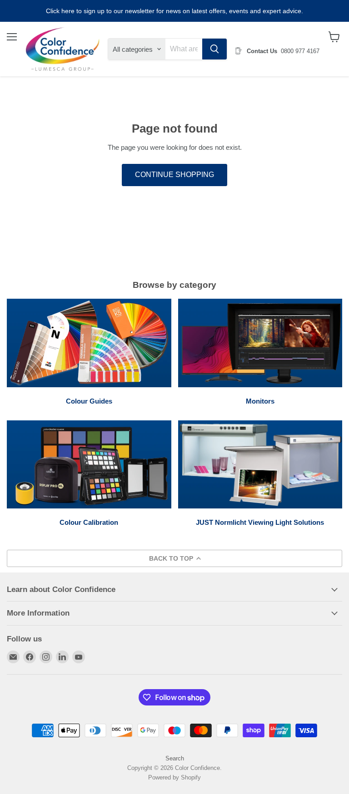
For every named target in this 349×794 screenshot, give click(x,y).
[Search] (214, 49)
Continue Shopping (174, 174)
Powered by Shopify (174, 777)
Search (174, 758)
